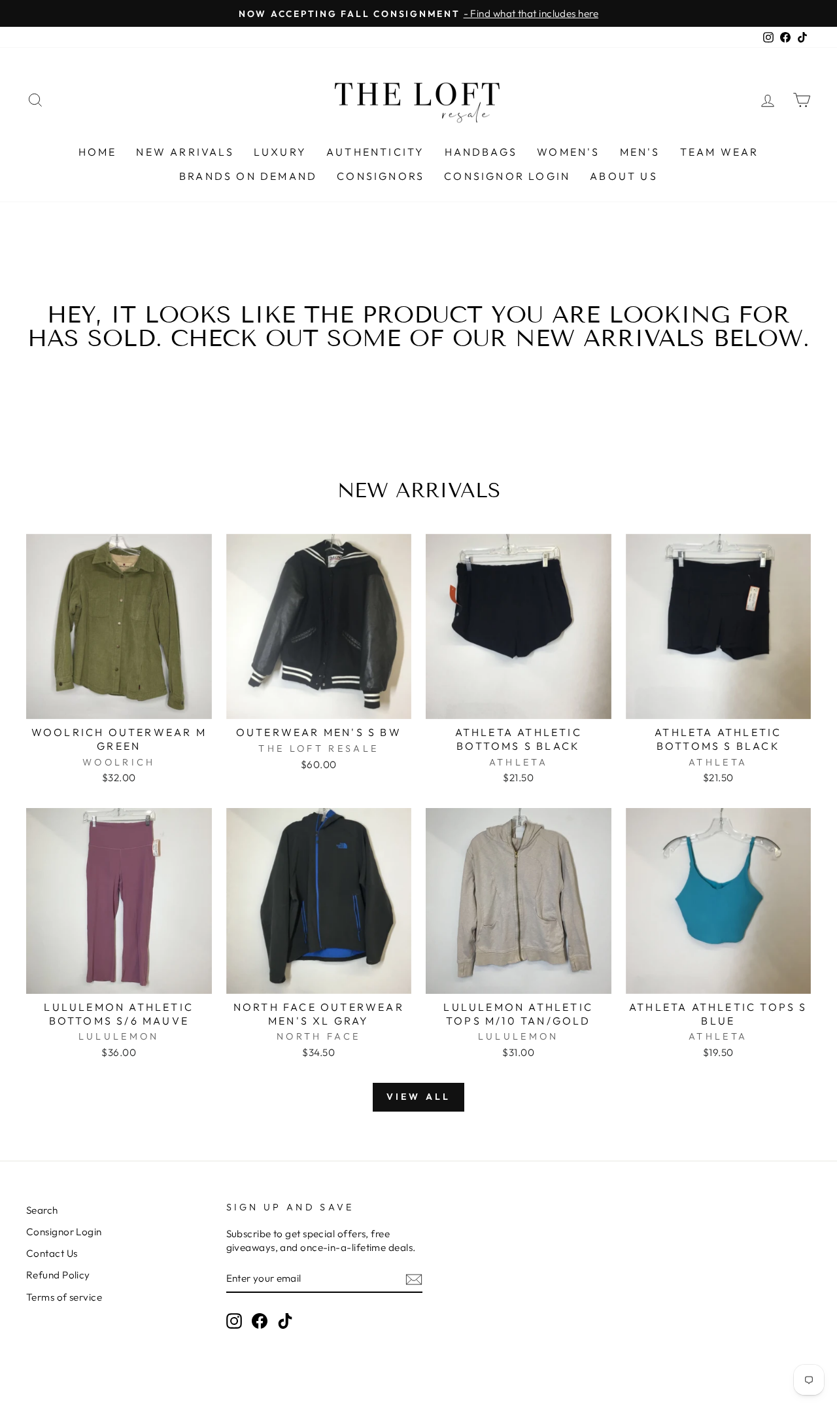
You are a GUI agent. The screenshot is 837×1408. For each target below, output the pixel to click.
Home (97, 151)
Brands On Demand (248, 176)
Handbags (481, 151)
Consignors (380, 176)
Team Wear (719, 151)
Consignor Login (507, 176)
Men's (640, 151)
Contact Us (52, 1253)
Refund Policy (58, 1275)
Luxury (280, 151)
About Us (624, 176)
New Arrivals (184, 151)
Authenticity (375, 151)
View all (418, 1096)
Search (42, 1210)
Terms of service (64, 1297)
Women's (568, 151)
